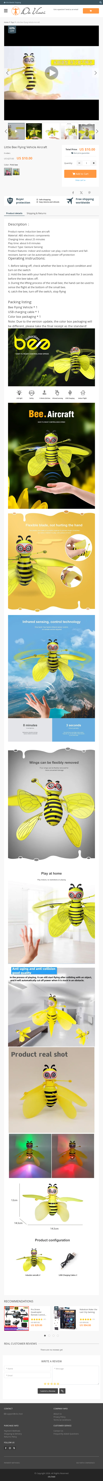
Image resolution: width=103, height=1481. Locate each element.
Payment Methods (12, 1431)
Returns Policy (10, 1436)
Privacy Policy (59, 1417)
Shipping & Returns (36, 213)
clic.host (51, 1476)
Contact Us (58, 1431)
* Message (59, 1368)
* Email (9, 1375)
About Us (58, 1414)
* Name (9, 1368)
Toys (12, 22)
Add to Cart (81, 173)
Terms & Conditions (62, 1420)
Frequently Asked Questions (66, 1433)
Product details (14, 213)
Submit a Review (47, 1391)
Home (6, 22)
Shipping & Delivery (13, 1433)
